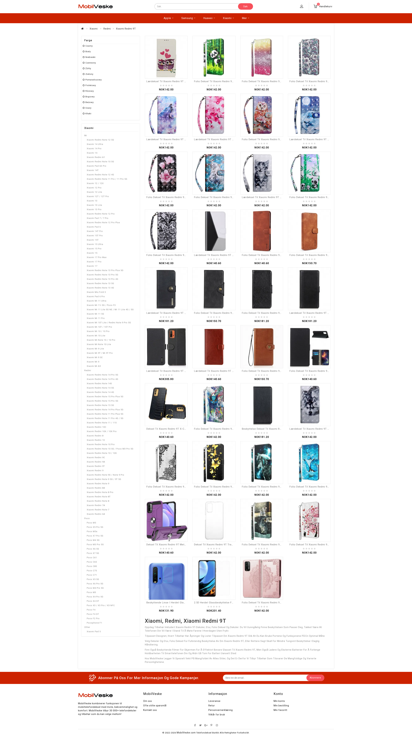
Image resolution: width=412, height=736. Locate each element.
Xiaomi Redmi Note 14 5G (100, 388)
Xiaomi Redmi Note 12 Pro (101, 214)
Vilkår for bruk (216, 714)
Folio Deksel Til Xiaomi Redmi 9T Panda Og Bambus (225, 81)
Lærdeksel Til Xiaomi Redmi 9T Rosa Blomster (222, 139)
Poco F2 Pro (93, 618)
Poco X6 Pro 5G (95, 583)
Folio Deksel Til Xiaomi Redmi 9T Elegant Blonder (176, 486)
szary (88, 108)
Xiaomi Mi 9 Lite (95, 348)
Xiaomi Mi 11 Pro (96, 318)
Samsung (187, 18)
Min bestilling (281, 705)
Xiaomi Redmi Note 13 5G (100, 283)
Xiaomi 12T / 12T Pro (98, 196)
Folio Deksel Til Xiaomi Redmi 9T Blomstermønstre (320, 81)
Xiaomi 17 (92, 266)
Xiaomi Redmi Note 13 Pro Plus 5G (105, 270)
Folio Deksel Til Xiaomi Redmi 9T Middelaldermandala (274, 602)
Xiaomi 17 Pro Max (97, 257)
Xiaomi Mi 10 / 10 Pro (98, 331)
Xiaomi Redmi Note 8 (98, 501)
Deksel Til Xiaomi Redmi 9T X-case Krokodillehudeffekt (179, 428)
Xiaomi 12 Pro (94, 187)
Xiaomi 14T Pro (95, 231)
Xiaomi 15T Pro (95, 235)
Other (87, 627)
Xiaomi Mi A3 (94, 366)
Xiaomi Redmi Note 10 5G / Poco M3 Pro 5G (110, 449)
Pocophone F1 (94, 623)
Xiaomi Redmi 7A (96, 505)
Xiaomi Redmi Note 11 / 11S (102, 422)
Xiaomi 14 (92, 153)
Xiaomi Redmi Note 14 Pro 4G (102, 379)
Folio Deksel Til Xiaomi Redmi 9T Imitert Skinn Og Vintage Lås (279, 371)
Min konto (279, 701)
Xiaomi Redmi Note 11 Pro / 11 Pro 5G (107, 179)
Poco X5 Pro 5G (95, 527)
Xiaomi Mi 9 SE (95, 357)
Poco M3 (91, 592)
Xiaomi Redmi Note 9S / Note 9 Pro (105, 475)
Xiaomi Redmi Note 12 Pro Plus (103, 222)
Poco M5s (92, 531)
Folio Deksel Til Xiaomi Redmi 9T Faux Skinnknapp (224, 313)
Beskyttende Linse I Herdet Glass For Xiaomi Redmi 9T (179, 602)
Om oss (147, 701)
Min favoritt (280, 710)
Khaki (88, 113)
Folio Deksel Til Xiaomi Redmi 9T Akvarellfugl (221, 428)
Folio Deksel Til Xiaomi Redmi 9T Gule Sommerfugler (226, 486)
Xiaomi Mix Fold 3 (96, 292)
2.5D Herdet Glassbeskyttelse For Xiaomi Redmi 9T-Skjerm (229, 602)
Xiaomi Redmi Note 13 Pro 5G (102, 274)
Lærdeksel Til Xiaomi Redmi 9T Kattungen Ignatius (272, 197)
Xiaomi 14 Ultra (95, 144)
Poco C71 (92, 575)
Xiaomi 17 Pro (94, 261)
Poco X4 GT (93, 601)
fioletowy (90, 85)
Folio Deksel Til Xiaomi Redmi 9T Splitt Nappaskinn (272, 313)
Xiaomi (227, 18)
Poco (87, 518)
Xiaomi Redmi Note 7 (98, 509)
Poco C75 (92, 570)
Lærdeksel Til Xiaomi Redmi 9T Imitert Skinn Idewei (225, 371)
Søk (245, 6)
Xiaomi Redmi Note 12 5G (100, 140)
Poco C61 (92, 557)
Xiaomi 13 (92, 201)
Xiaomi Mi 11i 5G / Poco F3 (101, 305)
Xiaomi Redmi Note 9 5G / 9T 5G (104, 479)
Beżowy (89, 102)
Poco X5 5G (93, 579)
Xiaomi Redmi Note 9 (98, 483)
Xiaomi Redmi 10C (96, 427)
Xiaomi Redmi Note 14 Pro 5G (102, 375)
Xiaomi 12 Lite (94, 192)
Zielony (89, 74)
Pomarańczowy (93, 79)
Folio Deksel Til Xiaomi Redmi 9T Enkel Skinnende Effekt (323, 371)
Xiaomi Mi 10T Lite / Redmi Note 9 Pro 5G (109, 322)
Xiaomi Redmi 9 (95, 470)
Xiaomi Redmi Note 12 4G (100, 174)
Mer (244, 18)
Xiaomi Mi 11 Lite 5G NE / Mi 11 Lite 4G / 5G (110, 309)
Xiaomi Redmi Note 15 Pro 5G (102, 401)
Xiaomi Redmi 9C (96, 457)
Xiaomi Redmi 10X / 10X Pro (102, 431)
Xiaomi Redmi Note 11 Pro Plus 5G (105, 414)
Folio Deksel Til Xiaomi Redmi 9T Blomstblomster (176, 197)
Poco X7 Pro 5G (95, 536)
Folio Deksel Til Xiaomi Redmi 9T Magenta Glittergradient (276, 81)
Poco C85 (92, 566)
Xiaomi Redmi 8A (96, 488)
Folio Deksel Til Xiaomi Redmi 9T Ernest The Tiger (272, 544)
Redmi (107, 28)
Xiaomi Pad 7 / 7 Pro (97, 218)
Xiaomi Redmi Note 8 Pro (100, 492)
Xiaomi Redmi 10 (96, 440)
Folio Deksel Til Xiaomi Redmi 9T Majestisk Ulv (270, 486)
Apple (167, 18)
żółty (88, 68)
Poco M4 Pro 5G (95, 588)
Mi (85, 135)
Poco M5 (91, 523)
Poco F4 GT (93, 614)
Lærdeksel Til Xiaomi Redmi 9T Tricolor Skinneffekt (225, 255)
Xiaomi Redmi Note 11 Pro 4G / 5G (105, 418)
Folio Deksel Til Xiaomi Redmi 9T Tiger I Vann (221, 197)
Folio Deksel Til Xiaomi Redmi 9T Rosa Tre (315, 544)
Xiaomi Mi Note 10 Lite (99, 344)
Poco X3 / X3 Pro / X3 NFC (101, 605)
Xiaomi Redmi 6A (96, 514)
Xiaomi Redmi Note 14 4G (100, 392)
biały (88, 51)
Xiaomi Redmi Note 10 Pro (101, 444)
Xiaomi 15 (92, 253)
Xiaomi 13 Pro (94, 209)
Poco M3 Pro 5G (95, 544)
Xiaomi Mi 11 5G (95, 314)
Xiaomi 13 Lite (94, 205)
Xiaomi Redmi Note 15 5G (100, 405)
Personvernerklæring (220, 710)
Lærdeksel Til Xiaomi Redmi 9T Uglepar (169, 81)
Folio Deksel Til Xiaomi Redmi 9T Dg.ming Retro (318, 255)
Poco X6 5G (93, 549)
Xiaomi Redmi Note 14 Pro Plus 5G (105, 409)
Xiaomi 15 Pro (94, 248)
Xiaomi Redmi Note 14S (99, 383)
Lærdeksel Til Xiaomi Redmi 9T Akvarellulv (171, 139)
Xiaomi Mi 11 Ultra (96, 301)
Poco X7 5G (93, 553)
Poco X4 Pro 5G (95, 596)
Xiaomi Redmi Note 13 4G (100, 288)
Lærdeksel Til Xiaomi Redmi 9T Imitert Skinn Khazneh (178, 313)
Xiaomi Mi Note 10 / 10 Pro (101, 340)
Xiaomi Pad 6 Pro (96, 296)
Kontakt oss (150, 710)
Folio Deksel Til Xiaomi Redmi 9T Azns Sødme (269, 255)
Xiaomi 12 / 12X (95, 183)
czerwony (90, 63)
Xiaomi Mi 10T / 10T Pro (99, 327)
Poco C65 (92, 562)
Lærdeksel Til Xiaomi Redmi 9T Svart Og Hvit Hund (320, 428)
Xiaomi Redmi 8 (95, 435)
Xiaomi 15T (93, 240)
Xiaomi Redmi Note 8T (99, 496)
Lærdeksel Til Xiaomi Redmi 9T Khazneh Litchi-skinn (178, 371)
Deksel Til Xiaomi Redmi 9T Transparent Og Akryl (223, 544)
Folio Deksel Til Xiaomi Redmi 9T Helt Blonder (173, 255)
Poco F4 (91, 610)
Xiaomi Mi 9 (93, 362)
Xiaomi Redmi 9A (96, 462)
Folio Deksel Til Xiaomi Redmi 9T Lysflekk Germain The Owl (277, 139)
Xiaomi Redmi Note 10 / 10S (102, 453)
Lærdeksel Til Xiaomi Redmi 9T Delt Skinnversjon (319, 313)
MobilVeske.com (186, 732)
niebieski (90, 57)
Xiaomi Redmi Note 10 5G (100, 161)
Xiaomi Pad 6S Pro (96, 166)
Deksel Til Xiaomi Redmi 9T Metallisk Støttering (174, 544)
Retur (211, 705)
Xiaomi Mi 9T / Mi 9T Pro (100, 353)
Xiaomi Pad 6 (94, 227)
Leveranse (214, 701)
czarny (89, 46)
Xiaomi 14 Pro (94, 148)
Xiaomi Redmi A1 (96, 157)
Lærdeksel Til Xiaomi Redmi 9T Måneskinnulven (318, 139)
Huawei (208, 18)
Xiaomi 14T (93, 170)
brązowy (90, 96)
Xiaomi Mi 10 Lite (96, 335)
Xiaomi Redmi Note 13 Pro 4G (102, 279)
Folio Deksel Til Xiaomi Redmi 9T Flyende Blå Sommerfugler (325, 486)
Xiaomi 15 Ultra (95, 244)
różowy (89, 91)
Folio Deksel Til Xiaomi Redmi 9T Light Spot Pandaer (321, 197)
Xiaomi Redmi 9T (126, 28)
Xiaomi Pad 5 (94, 631)
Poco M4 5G (93, 540)
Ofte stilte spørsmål (155, 705)
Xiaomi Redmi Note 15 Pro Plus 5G (105, 396)
